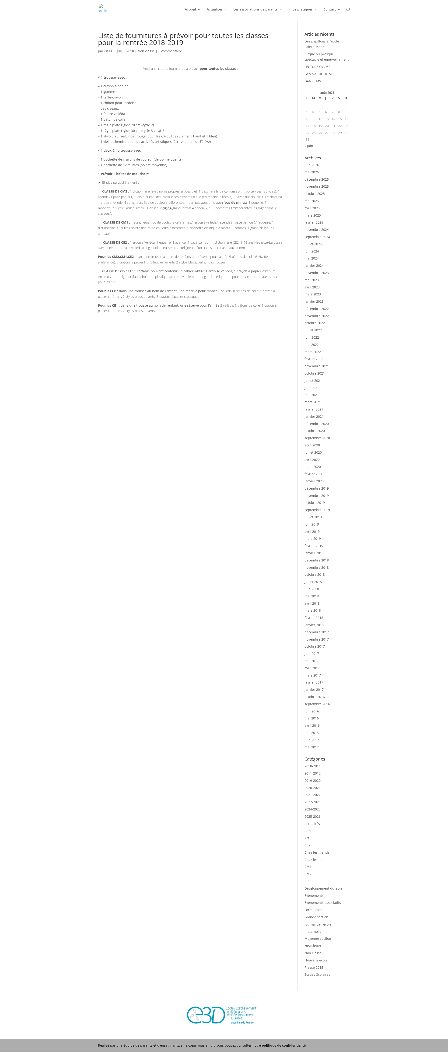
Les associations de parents (255, 9)
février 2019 (313, 546)
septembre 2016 (317, 704)
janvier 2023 (314, 301)
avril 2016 (312, 725)
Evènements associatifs (322, 902)
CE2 (307, 845)
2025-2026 (312, 816)
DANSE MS (312, 81)
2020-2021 (312, 787)
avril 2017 (312, 668)
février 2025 (313, 222)
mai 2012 (311, 747)
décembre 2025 (316, 179)
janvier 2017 (314, 689)
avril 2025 (312, 208)
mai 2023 (311, 280)
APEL (308, 830)
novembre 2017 (316, 639)
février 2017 (313, 682)
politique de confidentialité (284, 1045)
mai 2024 (311, 258)
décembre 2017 (316, 632)
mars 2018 (312, 610)
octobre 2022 (314, 323)
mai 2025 (311, 201)
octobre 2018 (314, 574)
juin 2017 (311, 653)
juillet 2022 (313, 330)
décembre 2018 (316, 560)
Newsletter (313, 945)
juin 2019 (311, 524)
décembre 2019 (316, 488)
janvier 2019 (314, 553)
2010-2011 (312, 766)
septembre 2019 (317, 510)
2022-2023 (312, 802)
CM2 (308, 874)
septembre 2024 (317, 237)
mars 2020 (312, 466)
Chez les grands (316, 852)
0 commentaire (170, 51)
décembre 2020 (316, 423)
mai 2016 (311, 718)
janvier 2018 (314, 625)
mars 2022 (312, 352)
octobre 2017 (314, 646)
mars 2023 (312, 294)
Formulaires (313, 910)
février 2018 (313, 617)
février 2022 (313, 359)
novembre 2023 (316, 272)
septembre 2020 (317, 438)
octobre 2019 (314, 502)
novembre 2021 (316, 366)
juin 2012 (311, 740)
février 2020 (313, 474)
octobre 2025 (314, 193)
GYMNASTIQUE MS (319, 74)
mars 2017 (312, 675)
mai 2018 (311, 596)
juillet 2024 (313, 244)
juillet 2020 (313, 452)
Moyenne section (317, 938)
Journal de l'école (317, 924)
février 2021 (313, 409)
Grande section (316, 917)
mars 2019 (312, 538)
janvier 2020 (314, 481)
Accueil (190, 9)
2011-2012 (312, 773)
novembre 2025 (316, 186)
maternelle (313, 931)
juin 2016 (311, 711)
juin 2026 (311, 165)
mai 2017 (311, 661)
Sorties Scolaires (317, 974)
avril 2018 (312, 603)
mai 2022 (311, 344)
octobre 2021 (314, 373)
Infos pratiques (300, 9)
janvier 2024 (314, 265)
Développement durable (323, 888)
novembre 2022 (316, 316)
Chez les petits (315, 859)
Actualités (215, 9)
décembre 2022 (316, 308)
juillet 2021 (313, 380)
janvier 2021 (314, 416)
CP (306, 881)
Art (306, 838)
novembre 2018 (316, 567)
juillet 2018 (313, 581)
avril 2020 (312, 459)
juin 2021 (311, 388)
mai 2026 (311, 172)
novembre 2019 (316, 495)
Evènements (314, 895)
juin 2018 (311, 589)
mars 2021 (312, 402)
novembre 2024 (316, 229)
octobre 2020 (314, 430)
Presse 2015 (313, 967)
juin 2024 (311, 251)
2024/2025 (312, 809)
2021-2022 (312, 795)
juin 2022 (311, 337)
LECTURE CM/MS (317, 66)
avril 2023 (312, 287)
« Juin (308, 146)
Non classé (146, 51)
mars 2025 (312, 215)
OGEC (108, 51)
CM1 (308, 866)
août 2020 (312, 445)
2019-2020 (312, 780)
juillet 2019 (313, 517)
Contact (329, 9)
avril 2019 (312, 531)
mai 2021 (311, 395)
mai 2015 (311, 732)
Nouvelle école (315, 960)
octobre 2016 (314, 696)
